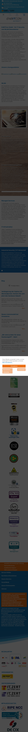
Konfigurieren (21, 369)
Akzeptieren (14, 366)
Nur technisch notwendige (6, 371)
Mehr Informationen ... (7, 362)
